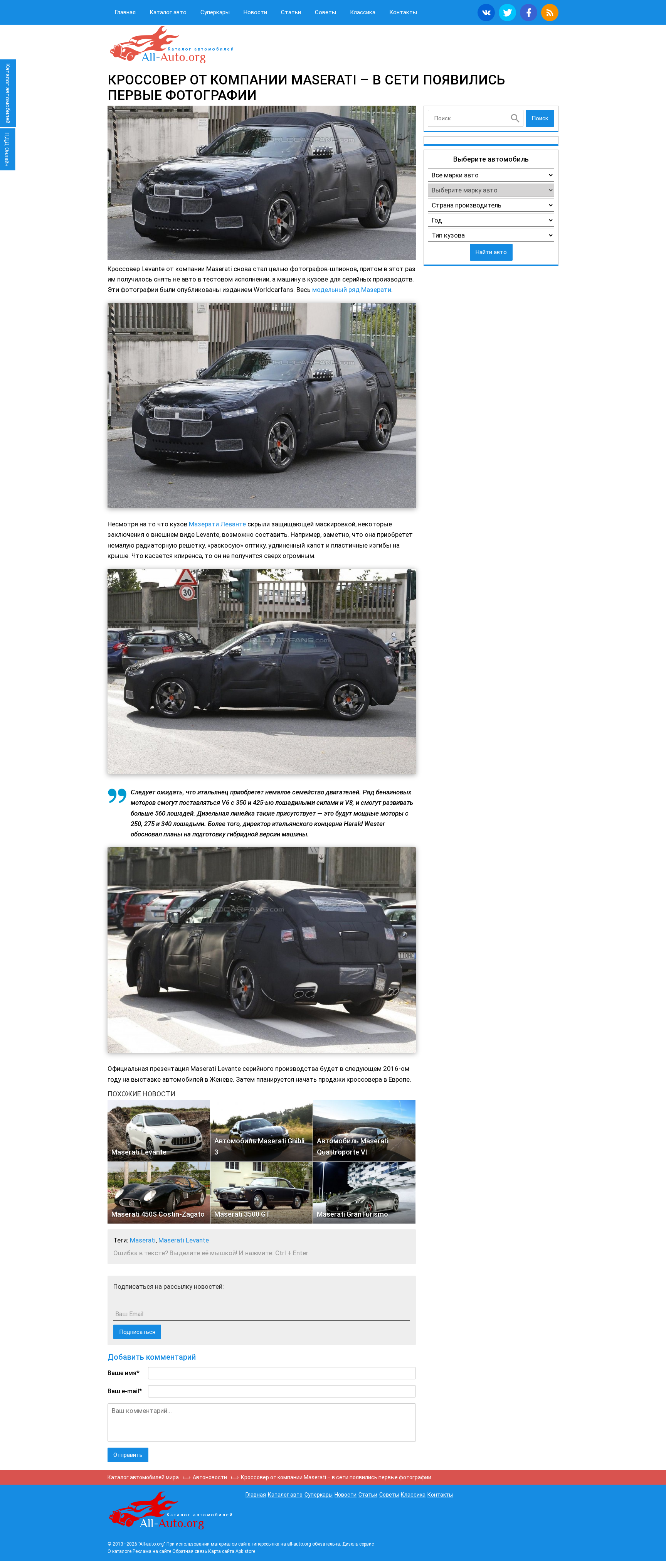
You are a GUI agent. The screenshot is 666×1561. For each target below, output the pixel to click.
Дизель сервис (358, 1544)
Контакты (403, 12)
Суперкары (215, 12)
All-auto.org (171, 45)
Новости (255, 12)
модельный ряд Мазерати (351, 289)
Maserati (143, 1240)
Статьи (291, 12)
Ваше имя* (124, 1373)
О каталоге (119, 1551)
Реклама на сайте (152, 1551)
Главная (125, 12)
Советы (325, 12)
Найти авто (491, 252)
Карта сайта (221, 1551)
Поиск (539, 118)
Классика (362, 12)
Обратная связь (189, 1551)
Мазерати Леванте (217, 524)
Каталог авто (168, 12)
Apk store (245, 1551)
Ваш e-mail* (125, 1391)
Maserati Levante (183, 1240)
